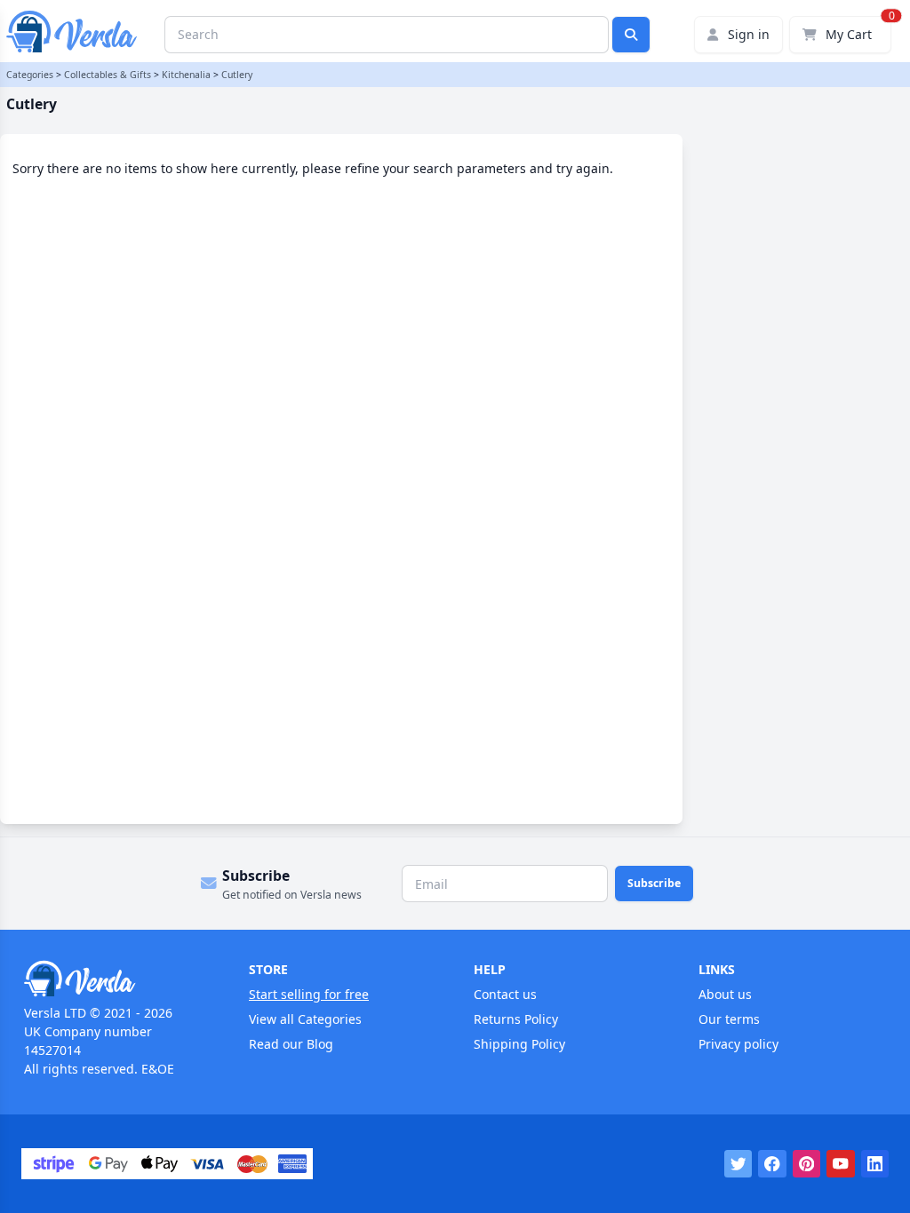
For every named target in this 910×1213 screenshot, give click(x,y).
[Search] (631, 34)
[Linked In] (875, 1164)
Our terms (729, 1019)
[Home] (118, 978)
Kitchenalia (186, 74)
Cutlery (236, 74)
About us (725, 994)
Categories (29, 74)
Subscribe (654, 883)
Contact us (505, 994)
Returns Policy (516, 1019)
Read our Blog (291, 1043)
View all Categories (305, 1019)
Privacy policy (738, 1043)
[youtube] (841, 1164)
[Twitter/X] (738, 1164)
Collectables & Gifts (107, 74)
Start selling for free (309, 994)
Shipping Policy (519, 1043)
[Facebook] (772, 1164)
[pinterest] (807, 1164)
